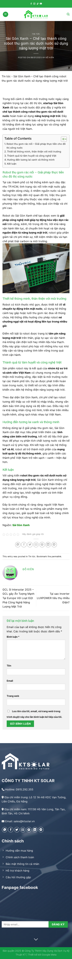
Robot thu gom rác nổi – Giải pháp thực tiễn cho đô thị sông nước (36, 145)
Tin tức (36, 34)
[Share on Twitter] (30, 544)
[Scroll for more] (36, 939)
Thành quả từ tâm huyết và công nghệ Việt (31, 155)
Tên (9, 665)
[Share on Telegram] (54, 544)
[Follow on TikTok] (38, 4)
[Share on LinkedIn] (48, 544)
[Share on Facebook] (24, 544)
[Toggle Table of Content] (62, 139)
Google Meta (49, 954)
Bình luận (13, 636)
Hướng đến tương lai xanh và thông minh (31, 159)
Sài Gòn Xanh (21, 525)
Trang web (13, 695)
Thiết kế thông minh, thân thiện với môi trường (34, 151)
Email (10, 680)
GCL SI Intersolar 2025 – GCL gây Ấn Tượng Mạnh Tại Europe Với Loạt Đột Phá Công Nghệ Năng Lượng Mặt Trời (18, 598)
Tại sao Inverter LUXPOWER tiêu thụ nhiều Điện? (53, 598)
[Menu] (5, 14)
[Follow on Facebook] (31, 4)
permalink (56, 556)
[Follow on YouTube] (41, 4)
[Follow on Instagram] (34, 4)
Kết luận (11, 163)
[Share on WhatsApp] (18, 544)
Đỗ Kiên (50, 57)
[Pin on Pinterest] (42, 544)
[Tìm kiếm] (68, 14)
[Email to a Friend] (36, 544)
